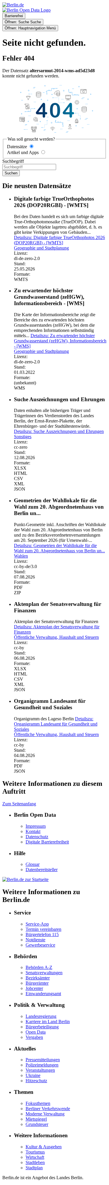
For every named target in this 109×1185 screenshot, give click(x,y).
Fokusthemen (38, 1103)
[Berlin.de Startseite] (25, 879)
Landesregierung (41, 1016)
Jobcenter (34, 988)
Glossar (33, 864)
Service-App (37, 924)
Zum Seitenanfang (19, 803)
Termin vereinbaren (43, 929)
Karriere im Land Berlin (48, 1021)
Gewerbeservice (40, 944)
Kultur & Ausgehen (44, 1146)
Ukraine (33, 1075)
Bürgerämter (37, 983)
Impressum (36, 826)
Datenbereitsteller (42, 869)
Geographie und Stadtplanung (41, 247)
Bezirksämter (38, 977)
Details (59, 240)
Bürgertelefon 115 (42, 934)
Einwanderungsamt (43, 993)
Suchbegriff (13, 161)
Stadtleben (35, 1162)
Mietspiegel (36, 1119)
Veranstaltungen (40, 1070)
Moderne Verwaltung (45, 1113)
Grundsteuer (37, 1124)
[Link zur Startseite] (26, 10)
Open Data (36, 1032)
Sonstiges (22, 436)
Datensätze (17, 146)
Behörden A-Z (39, 967)
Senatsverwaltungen (44, 972)
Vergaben (34, 1037)
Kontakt (33, 831)
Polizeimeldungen (42, 1064)
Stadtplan (34, 1167)
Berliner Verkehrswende (48, 1108)
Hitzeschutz (36, 1080)
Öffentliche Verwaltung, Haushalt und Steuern (56, 637)
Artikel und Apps (23, 152)
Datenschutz (37, 836)
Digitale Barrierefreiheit (47, 841)
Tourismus (35, 1151)
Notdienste (35, 939)
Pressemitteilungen (43, 1059)
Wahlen (21, 555)
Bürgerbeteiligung (42, 1026)
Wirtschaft (35, 1157)
